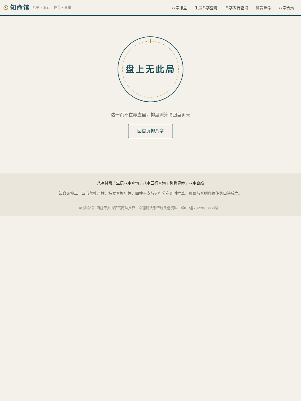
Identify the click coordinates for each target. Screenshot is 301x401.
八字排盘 (179, 7)
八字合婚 (286, 7)
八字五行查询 (236, 7)
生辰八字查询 (206, 7)
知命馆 (20, 8)
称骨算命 (263, 7)
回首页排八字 (150, 131)
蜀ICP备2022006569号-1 (201, 208)
